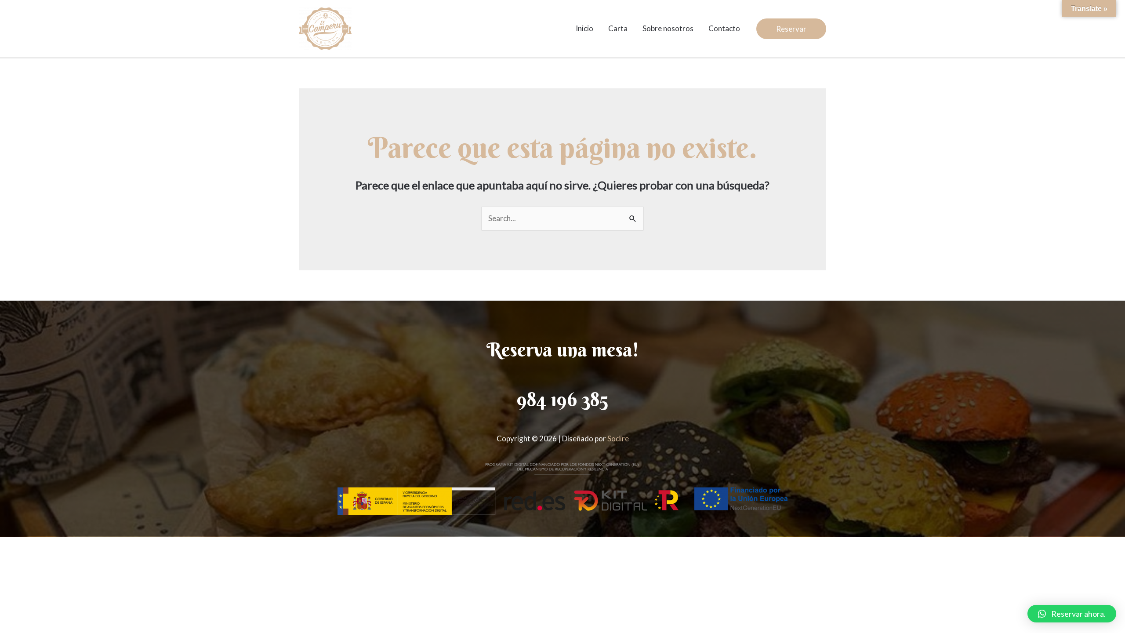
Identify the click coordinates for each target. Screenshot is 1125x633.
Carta (618, 28)
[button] (1071, 613)
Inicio (584, 28)
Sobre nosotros (667, 28)
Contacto (724, 28)
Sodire (618, 438)
